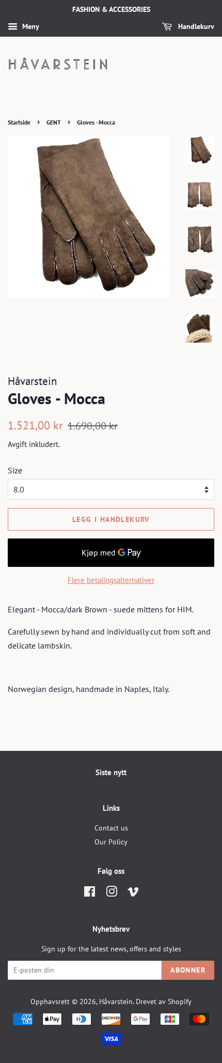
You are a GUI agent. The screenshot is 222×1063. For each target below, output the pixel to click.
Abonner (187, 970)
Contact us (111, 828)
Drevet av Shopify (164, 1001)
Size (15, 470)
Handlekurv (195, 26)
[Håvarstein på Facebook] (90, 893)
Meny (29, 26)
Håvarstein (116, 1001)
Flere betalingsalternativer (111, 580)
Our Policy (111, 841)
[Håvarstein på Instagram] (111, 893)
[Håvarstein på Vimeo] (133, 893)
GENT (53, 122)
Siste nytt (111, 772)
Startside (19, 122)
